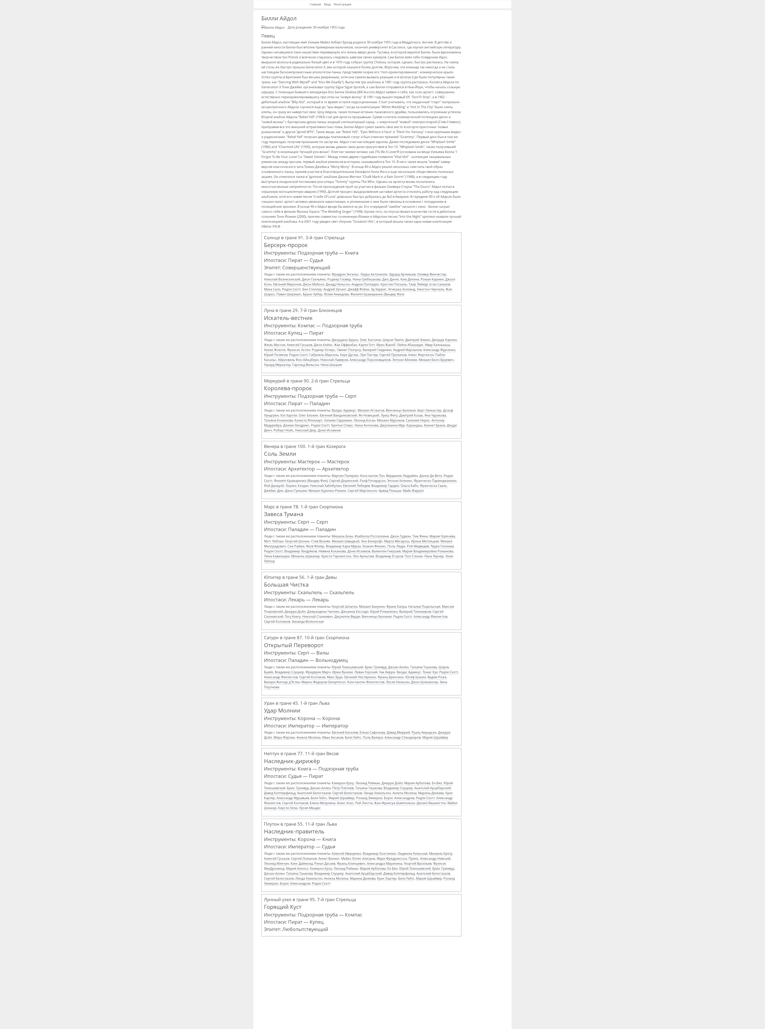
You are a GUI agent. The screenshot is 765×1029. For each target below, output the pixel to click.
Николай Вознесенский (282, 279)
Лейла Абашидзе (410, 345)
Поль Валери (373, 737)
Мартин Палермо (345, 475)
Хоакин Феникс (374, 546)
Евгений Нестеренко (360, 677)
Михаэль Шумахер (305, 556)
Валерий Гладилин (377, 350)
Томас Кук (430, 672)
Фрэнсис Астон (298, 350)
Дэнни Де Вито (430, 475)
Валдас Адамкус (344, 410)
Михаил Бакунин (372, 606)
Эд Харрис (378, 289)
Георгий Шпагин (344, 606)
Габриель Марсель (323, 355)
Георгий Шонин (297, 541)
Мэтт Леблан (273, 541)
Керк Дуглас (349, 355)
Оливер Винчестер (431, 274)
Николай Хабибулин (325, 485)
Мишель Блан (342, 536)
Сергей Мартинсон (362, 490)
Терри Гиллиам (442, 546)
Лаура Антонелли (373, 274)
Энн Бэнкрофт (371, 541)
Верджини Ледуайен (402, 475)
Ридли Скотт (291, 289)
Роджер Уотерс (323, 350)
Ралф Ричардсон (372, 480)
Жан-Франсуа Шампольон (394, 803)
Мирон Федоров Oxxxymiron (323, 682)
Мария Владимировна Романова (427, 551)
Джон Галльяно (314, 279)
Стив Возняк (320, 541)
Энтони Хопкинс (399, 480)
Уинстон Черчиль (430, 289)
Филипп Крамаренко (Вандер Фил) (377, 294)
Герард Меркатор (277, 365)
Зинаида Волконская (308, 621)
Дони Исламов (329, 430)
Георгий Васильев (418, 863)
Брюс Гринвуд (375, 667)
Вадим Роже (437, 677)
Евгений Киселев (345, 732)
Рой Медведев (418, 546)
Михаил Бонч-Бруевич (436, 360)
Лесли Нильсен (397, 682)
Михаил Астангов (371, 410)
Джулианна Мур (392, 425)
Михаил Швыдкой (345, 541)
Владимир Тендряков (300, 551)
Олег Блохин (308, 415)
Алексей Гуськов (299, 345)
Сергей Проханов (393, 355)
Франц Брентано (391, 677)
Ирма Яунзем (342, 672)
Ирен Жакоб (385, 345)
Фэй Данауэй (274, 485)
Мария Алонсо (297, 868)
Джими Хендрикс (296, 425)
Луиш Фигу (389, 415)
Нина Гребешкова (367, 279)
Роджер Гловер (339, 279)
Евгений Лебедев (356, 485)
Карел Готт (367, 345)
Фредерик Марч (318, 672)
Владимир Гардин (385, 485)
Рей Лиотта (364, 803)
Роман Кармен (432, 279)
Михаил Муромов (390, 420)
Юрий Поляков (275, 355)
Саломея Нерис (418, 420)
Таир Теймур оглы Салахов (429, 284)
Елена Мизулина (322, 803)
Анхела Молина (308, 737)
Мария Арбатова (417, 783)
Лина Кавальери (276, 556)
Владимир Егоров (389, 556)
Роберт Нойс (283, 430)
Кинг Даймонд (301, 863)
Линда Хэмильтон (377, 793)
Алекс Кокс (345, 803)
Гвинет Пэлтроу (349, 350)
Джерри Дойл (295, 611)
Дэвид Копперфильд (279, 793)
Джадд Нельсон (338, 284)
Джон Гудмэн (400, 536)
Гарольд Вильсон (305, 365)
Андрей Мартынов (407, 350)
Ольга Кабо (409, 485)
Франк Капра (396, 606)
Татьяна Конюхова (278, 420)
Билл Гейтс (353, 737)
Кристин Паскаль (394, 284)
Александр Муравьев (293, 798)
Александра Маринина (384, 863)
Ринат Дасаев (324, 863)
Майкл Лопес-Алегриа (358, 858)
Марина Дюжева (431, 793)
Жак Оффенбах (345, 345)
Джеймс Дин (273, 490)
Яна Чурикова (435, 415)
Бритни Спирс (342, 425)
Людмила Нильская (412, 853)
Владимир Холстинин (379, 853)
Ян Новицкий (369, 415)
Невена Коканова (332, 551)
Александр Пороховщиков (370, 360)
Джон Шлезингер (424, 682)
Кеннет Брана (434, 425)
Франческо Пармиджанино (435, 480)
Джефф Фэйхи (358, 289)
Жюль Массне (274, 345)
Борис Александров (399, 798)
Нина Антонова (367, 425)
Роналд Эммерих (369, 798)
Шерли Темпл (393, 340)
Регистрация (342, 4)
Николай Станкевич (317, 616)
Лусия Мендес (310, 808)
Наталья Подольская (424, 606)
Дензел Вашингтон (431, 803)
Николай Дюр (305, 430)
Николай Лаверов (334, 360)
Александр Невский (435, 858)
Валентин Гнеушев (386, 551)
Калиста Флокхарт (308, 420)
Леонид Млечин (276, 863)
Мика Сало (272, 289)
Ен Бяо (437, 783)
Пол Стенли (414, 556)
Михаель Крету (440, 853)
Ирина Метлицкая (425, 541)
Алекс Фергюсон (421, 355)
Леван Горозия (365, 672)
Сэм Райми (295, 546)
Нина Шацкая (331, 365)
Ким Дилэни (409, 279)
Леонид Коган (364, 420)
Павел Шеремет (288, 294)
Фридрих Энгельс (345, 274)
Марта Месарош (396, 541)
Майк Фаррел (413, 490)
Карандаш (414, 425)
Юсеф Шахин (415, 677)
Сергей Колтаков (277, 621)
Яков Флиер (315, 546)
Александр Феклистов (430, 616)
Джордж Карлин (444, 340)
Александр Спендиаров (402, 737)
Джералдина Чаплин (323, 611)
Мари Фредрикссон (392, 858)
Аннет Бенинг (328, 858)
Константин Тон (372, 475)
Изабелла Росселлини (372, 536)
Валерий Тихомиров (415, 611)
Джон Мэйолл (313, 284)
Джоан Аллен (398, 667)
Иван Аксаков (332, 737)
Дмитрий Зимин (417, 340)
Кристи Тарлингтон (336, 556)
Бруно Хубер (312, 294)
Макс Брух (335, 677)
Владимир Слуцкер (289, 672)
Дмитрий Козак (411, 415)
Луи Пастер (369, 355)
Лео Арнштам (363, 556)
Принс (414, 858)
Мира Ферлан (284, 737)
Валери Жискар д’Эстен (282, 682)
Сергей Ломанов (304, 858)
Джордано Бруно (345, 340)
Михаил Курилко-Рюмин (327, 490)
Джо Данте (390, 279)
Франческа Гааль (433, 485)
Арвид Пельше (390, 490)
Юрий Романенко (384, 611)
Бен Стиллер (312, 289)
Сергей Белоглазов (347, 793)
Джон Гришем (296, 490)
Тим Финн (420, 536)
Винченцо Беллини (401, 410)
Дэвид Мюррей (398, 732)
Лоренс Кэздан (297, 485)
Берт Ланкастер (429, 410)
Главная (315, 4)
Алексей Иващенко (346, 853)
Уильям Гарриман (338, 420)
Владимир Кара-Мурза (343, 546)
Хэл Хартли (288, 415)
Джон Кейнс (323, 345)
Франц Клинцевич (351, 863)
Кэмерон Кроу (343, 783)
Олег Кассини (370, 340)
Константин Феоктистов (365, 682)
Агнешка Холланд (401, 289)
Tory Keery (293, 616)
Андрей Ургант (334, 289)
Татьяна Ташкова (423, 667)
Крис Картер (386, 878)
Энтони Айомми (404, 360)
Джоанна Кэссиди (354, 611)
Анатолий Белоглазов (314, 793)
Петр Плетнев (343, 788)
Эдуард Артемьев (402, 274)
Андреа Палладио (365, 284)
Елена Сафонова (372, 732)
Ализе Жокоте (274, 350)
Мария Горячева (442, 536)
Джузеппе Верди (347, 616)
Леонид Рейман (367, 783)
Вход (327, 4)
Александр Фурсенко (439, 350)
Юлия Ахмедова (336, 294)
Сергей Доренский (343, 480)
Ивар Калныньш (437, 345)
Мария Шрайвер (435, 737)
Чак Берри (387, 672)
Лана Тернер (434, 556)
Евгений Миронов (287, 284)
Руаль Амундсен (424, 732)
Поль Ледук (396, 546)
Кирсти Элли (287, 808)
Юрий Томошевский (347, 667)
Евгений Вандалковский (338, 415)
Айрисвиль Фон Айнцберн (298, 360)
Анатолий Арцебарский (432, 788)
